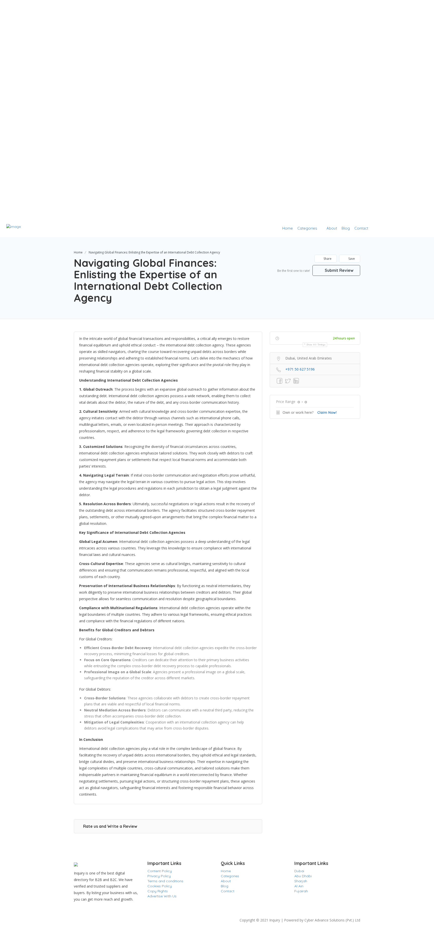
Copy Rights (157, 891)
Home (287, 228)
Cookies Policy (159, 886)
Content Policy (159, 871)
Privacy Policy (159, 876)
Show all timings (316, 344)
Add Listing (412, 228)
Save (351, 258)
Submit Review (338, 270)
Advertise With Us (162, 896)
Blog (346, 228)
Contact (361, 228)
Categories (307, 228)
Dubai (299, 871)
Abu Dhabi (303, 876)
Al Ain (298, 886)
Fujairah (301, 891)
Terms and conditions (165, 881)
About (332, 228)
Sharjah (300, 881)
